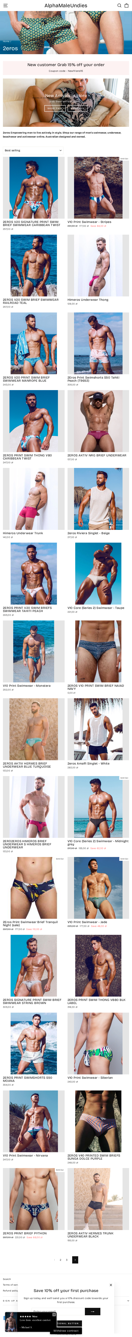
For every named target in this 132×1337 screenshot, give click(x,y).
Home (6, 41)
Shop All (77, 108)
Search (7, 1279)
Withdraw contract (66, 1330)
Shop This (55, 108)
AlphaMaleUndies (66, 5)
